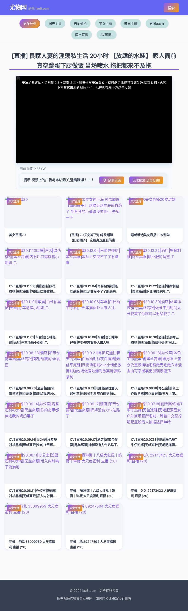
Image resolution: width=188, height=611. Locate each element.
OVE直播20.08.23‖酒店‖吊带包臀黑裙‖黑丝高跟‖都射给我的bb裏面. (33, 393)
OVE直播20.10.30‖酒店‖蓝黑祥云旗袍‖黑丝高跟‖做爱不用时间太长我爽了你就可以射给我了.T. (155, 342)
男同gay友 (157, 23)
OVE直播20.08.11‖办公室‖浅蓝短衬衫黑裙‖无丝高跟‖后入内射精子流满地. (32, 496)
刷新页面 (114, 180)
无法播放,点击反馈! (146, 180)
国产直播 (81, 35)
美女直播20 (17, 235)
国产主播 (55, 23)
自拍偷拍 (80, 23)
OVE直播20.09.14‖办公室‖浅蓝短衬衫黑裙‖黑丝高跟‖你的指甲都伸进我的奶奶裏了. (33, 444)
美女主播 (105, 23)
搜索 (171, 8)
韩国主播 (130, 23)
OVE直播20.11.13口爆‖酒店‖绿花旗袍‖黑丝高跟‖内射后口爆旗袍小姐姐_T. (32, 291)
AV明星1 (106, 35)
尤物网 (18, 7)
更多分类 (29, 23)
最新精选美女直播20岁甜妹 (150, 235)
